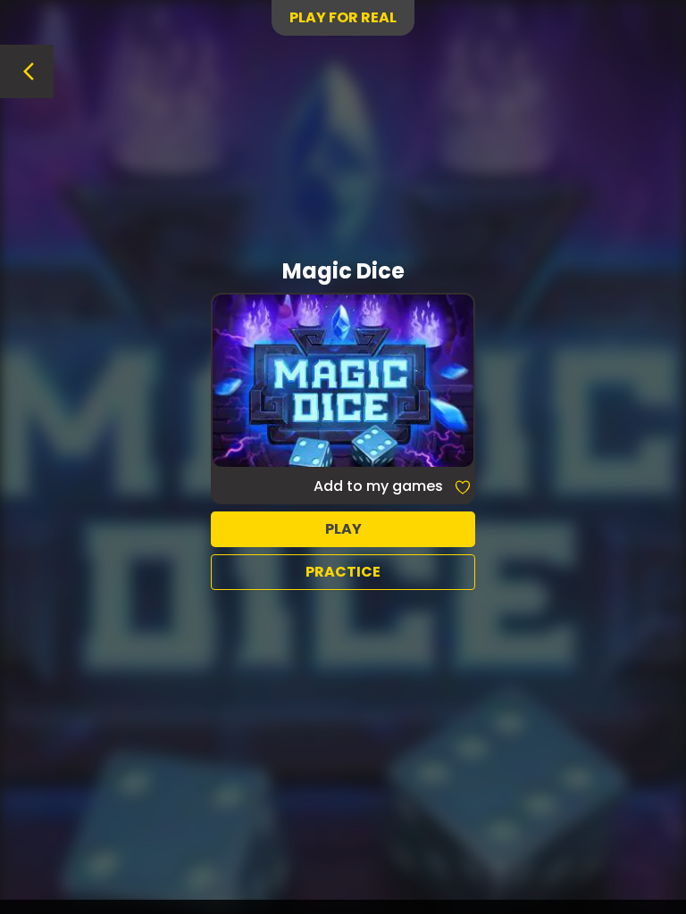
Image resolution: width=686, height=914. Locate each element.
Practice (343, 571)
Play (343, 529)
